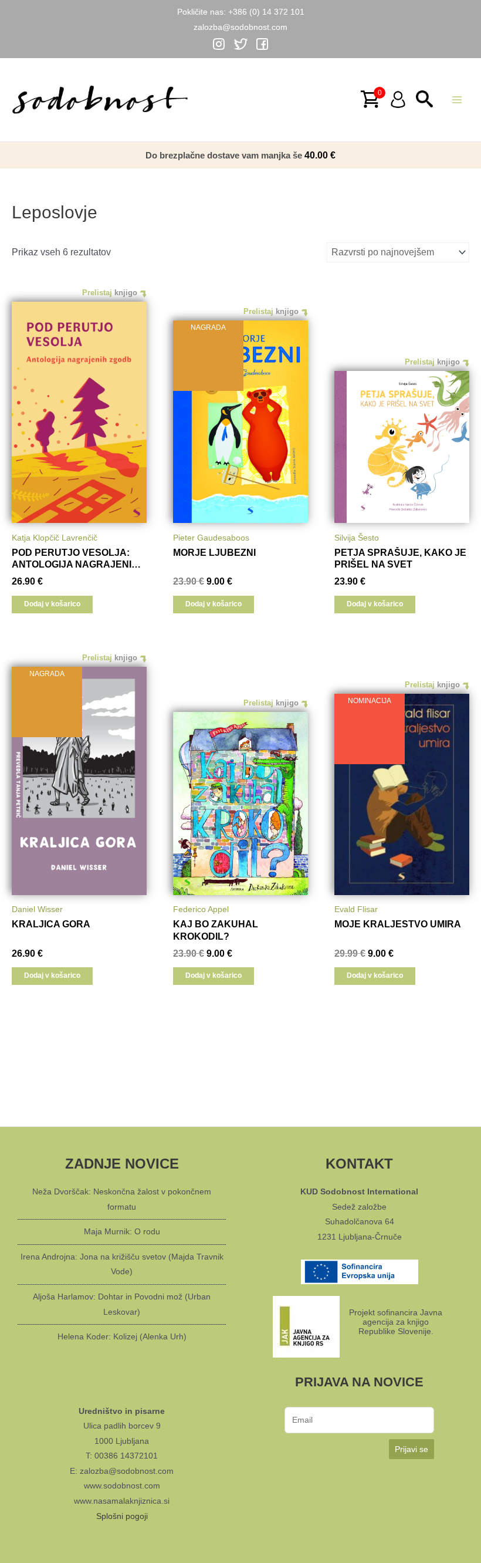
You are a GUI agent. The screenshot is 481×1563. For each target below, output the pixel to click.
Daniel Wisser (37, 909)
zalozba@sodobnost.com (240, 27)
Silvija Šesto (356, 537)
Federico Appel (201, 909)
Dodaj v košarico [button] (52, 604)
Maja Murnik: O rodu (122, 1231)
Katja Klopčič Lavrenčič (54, 537)
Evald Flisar (356, 909)
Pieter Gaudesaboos (211, 537)
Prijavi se (411, 1449)
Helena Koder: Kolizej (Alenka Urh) (122, 1336)
